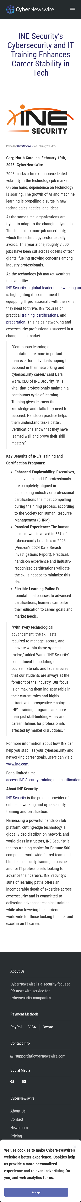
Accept (36, 1192)
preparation (15, 322)
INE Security (16, 797)
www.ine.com (17, 764)
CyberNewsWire (25, 146)
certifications (47, 315)
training (28, 315)
